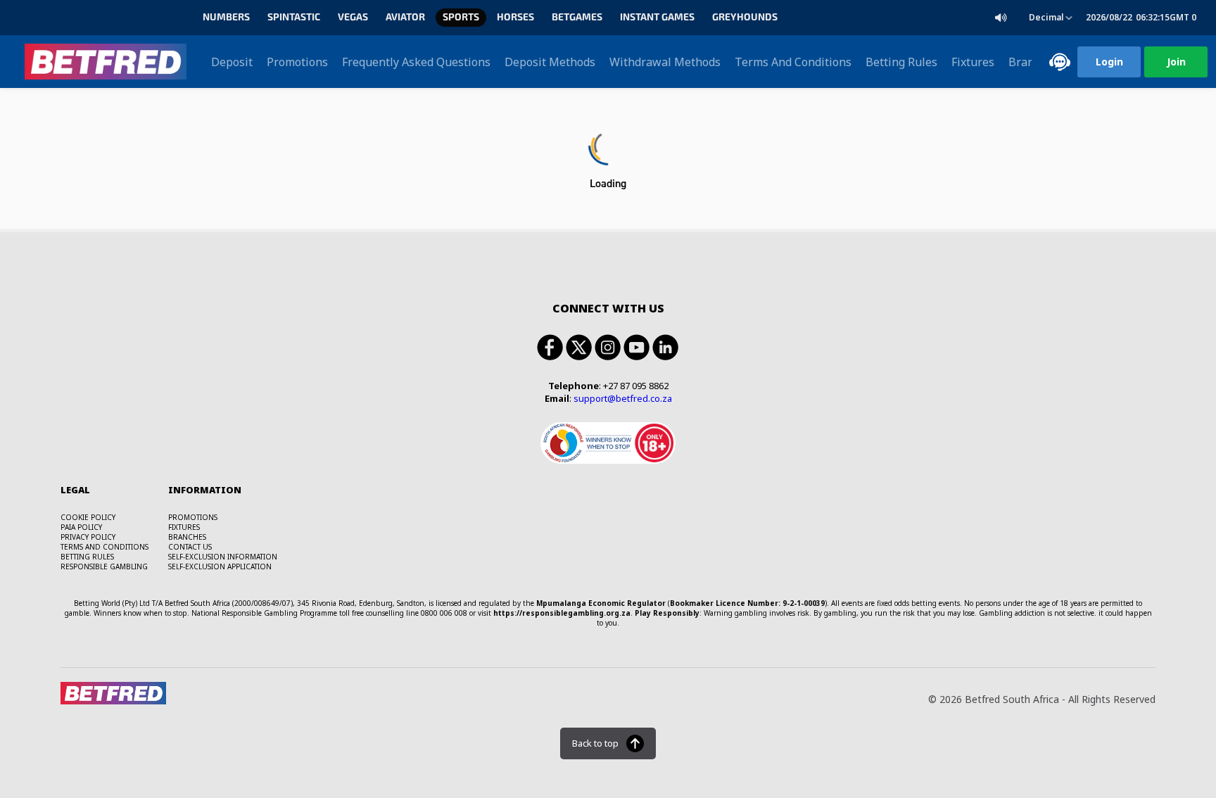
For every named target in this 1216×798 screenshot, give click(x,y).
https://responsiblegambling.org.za (562, 613)
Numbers (226, 17)
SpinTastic (293, 17)
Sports (461, 17)
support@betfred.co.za (623, 398)
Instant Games (657, 17)
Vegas (353, 17)
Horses (515, 17)
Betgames (577, 17)
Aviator (405, 17)
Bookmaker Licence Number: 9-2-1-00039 (747, 603)
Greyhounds (745, 17)
